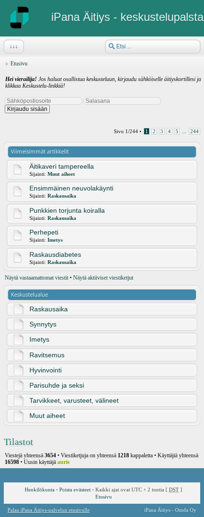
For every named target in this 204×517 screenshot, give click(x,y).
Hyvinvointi (45, 370)
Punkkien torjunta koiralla (67, 210)
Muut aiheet (61, 174)
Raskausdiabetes (55, 254)
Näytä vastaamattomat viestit (36, 277)
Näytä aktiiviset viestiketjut (103, 277)
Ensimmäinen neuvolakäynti (71, 188)
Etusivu (19, 63)
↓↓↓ (13, 46)
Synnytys (42, 324)
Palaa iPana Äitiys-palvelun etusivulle (49, 510)
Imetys (55, 240)
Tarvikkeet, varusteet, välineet (74, 400)
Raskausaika (61, 196)
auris (63, 462)
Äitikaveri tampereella (61, 166)
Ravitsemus (47, 355)
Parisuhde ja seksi (56, 385)
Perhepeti (43, 232)
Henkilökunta (40, 489)
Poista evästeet (75, 489)
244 (194, 131)
